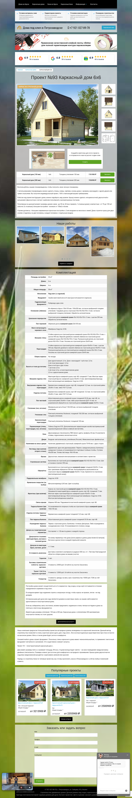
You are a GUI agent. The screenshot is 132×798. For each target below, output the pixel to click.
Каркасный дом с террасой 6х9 (97, 698)
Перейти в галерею (66, 263)
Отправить (39, 781)
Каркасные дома (38, 4)
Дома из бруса (23, 4)
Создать (85, 162)
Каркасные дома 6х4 (66, 675)
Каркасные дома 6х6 (52, 675)
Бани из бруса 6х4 (80, 675)
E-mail (36, 747)
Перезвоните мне (108, 27)
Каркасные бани (67, 4)
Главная (20, 70)
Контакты (93, 4)
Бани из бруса (53, 4)
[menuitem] (24, 4)
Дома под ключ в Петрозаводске (42, 27)
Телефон (37, 739)
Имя (35, 731)
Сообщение (38, 755)
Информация (80, 4)
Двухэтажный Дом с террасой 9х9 (30, 703)
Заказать (107, 174)
